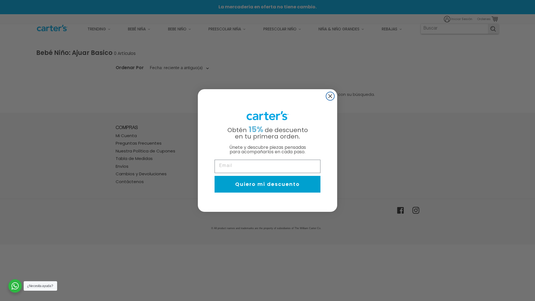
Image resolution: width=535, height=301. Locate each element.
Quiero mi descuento (267, 184)
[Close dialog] (330, 96)
